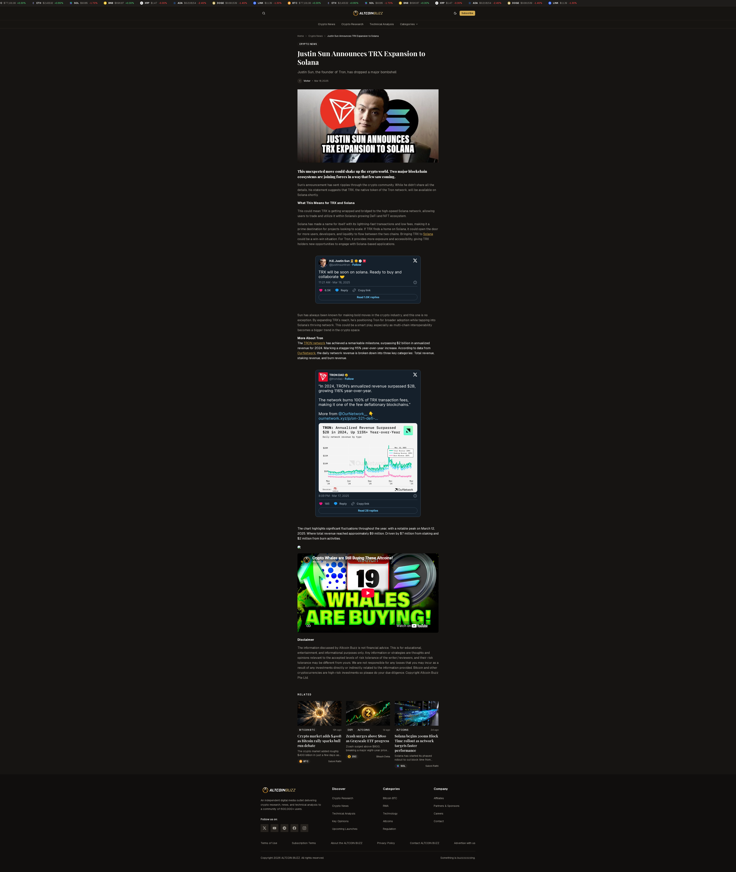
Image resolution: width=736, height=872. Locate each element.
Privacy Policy (386, 843)
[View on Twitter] (415, 262)
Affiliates (439, 798)
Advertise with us (464, 843)
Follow (356, 265)
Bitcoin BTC (307, 729)
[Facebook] (294, 828)
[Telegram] (284, 828)
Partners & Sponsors (446, 806)
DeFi (350, 729)
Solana (428, 234)
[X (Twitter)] (264, 828)
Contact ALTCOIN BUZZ (424, 843)
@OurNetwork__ (352, 413)
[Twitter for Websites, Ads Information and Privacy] (415, 282)
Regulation (389, 829)
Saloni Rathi (334, 761)
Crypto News (326, 24)
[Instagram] (304, 828)
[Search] (264, 13)
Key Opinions (340, 821)
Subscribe (467, 13)
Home (300, 36)
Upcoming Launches (344, 829)
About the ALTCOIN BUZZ (346, 843)
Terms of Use (269, 843)
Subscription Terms (304, 843)
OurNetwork (306, 353)
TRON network (314, 343)
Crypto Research (352, 24)
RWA (386, 806)
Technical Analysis (382, 24)
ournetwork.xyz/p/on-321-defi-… (348, 418)
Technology (390, 813)
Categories (407, 24)
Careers (438, 813)
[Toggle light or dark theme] (455, 13)
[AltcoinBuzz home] (368, 13)
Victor (307, 80)
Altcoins (364, 729)
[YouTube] (274, 828)
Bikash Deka (383, 756)
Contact (439, 821)
